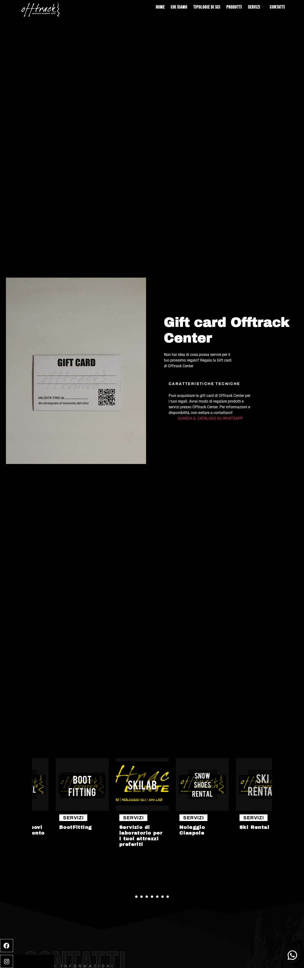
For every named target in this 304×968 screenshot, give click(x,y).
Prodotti (234, 7)
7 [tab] (167, 896)
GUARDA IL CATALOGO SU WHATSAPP (210, 418)
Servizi (254, 7)
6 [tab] (162, 896)
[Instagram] (6, 961)
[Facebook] (6, 945)
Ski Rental (234, 827)
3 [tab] (147, 896)
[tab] (210, 403)
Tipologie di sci (206, 7)
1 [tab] (136, 896)
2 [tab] (141, 896)
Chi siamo (179, 7)
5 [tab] (157, 896)
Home (160, 7)
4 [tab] (152, 896)
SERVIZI (53, 817)
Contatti (277, 7)
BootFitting (55, 827)
